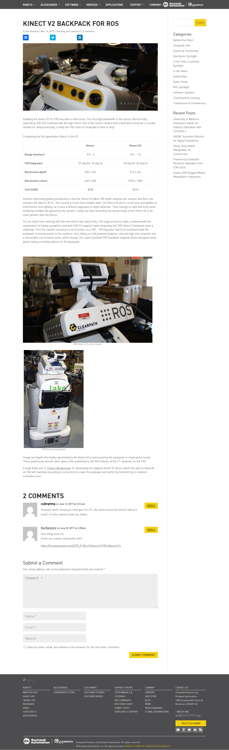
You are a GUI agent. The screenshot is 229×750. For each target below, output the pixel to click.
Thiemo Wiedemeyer (59, 468)
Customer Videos (93, 696)
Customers (90, 687)
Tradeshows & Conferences (189, 103)
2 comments (87, 31)
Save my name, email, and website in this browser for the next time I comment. (73, 647)
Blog (148, 700)
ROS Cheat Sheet (123, 704)
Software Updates (183, 92)
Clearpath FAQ (181, 45)
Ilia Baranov (32, 31)
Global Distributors (157, 711)
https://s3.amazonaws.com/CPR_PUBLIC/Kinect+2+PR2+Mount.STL (81, 545)
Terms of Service (144, 746)
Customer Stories (94, 692)
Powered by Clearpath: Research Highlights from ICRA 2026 (188, 163)
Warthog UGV (30, 692)
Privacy (128, 746)
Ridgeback (29, 704)
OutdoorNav (180, 76)
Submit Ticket (122, 708)
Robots (27, 687)
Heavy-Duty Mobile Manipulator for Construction (184, 150)
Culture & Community (185, 51)
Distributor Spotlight (185, 56)
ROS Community (122, 700)
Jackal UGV (29, 700)
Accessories (30, 715)
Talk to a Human (190, 723)
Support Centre (123, 687)
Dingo (26, 708)
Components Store (64, 692)
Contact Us (182, 687)
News (148, 704)
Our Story (151, 696)
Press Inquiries (153, 708)
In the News (180, 71)
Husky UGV (29, 696)
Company (150, 687)
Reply (151, 505)
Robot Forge (180, 81)
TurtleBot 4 (29, 711)
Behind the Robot (183, 40)
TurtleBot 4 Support (126, 711)
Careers (150, 692)
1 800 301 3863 (182, 711)
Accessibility (162, 746)
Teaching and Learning (67, 31)
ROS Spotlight (181, 87)
